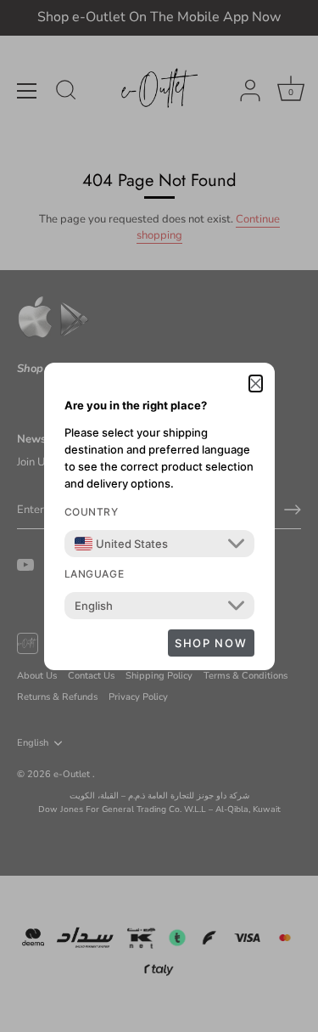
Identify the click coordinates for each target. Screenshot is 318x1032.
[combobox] (121, 543)
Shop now (211, 643)
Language (94, 573)
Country (91, 511)
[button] (255, 383)
